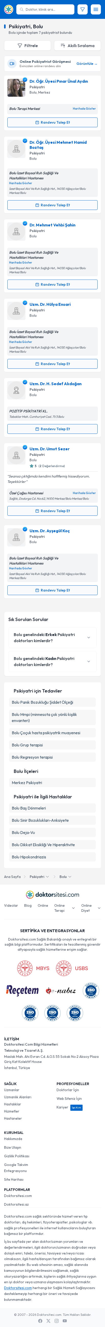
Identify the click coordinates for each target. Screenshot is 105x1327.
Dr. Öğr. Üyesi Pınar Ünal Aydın (59, 81)
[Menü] (96, 9)
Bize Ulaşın (12, 1147)
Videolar (11, 905)
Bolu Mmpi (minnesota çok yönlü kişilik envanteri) (44, 717)
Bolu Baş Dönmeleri (29, 808)
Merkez (44, 92)
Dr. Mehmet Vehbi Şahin (52, 224)
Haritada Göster (84, 108)
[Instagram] (57, 1321)
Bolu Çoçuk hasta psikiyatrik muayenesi (46, 732)
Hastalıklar (12, 1104)
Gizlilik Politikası (16, 1156)
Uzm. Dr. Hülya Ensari (50, 304)
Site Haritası (13, 1179)
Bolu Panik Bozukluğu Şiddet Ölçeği (42, 702)
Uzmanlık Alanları (17, 1097)
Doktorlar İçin (68, 1090)
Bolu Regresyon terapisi (32, 757)
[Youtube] (65, 1321)
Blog (28, 905)
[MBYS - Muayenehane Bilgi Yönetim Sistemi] (33, 968)
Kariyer (69, 1107)
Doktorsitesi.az (16, 1204)
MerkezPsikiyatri (27, 782)
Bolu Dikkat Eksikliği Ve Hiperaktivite (43, 844)
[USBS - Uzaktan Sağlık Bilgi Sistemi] (72, 968)
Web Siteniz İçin (69, 1098)
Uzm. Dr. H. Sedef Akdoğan (56, 383)
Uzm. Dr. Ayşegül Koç (50, 530)
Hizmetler (11, 1111)
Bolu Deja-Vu (23, 832)
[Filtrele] (82, 9)
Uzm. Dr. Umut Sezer (50, 448)
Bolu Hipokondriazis (29, 856)
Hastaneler (13, 1118)
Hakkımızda (13, 1138)
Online (43, 905)
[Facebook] (40, 1321)
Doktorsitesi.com (18, 1195)
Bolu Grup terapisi (27, 744)
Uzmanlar (11, 1090)
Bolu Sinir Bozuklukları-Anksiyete (40, 820)
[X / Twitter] (48, 1321)
